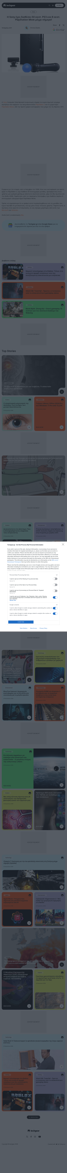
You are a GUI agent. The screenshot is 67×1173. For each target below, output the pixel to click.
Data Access (33, 628)
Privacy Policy (43, 628)
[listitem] (33, 575)
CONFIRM (21, 622)
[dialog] (33, 587)
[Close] (63, 545)
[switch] (55, 579)
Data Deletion (23, 628)
